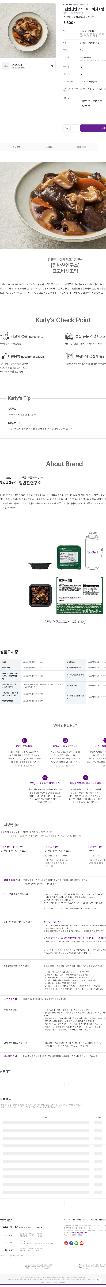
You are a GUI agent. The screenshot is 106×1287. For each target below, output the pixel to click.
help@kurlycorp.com (15, 1255)
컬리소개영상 (76, 1220)
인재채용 (94, 1220)
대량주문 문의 (9, 1250)
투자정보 (86, 1220)
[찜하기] (51, 66)
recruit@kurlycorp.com (78, 1233)
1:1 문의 (49, 1107)
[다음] (69, 1084)
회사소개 (67, 1220)
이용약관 (102, 1220)
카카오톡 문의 (9, 1235)
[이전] (62, 1084)
